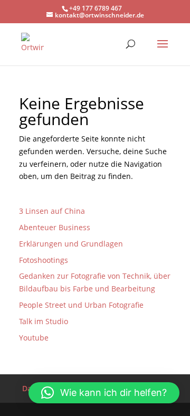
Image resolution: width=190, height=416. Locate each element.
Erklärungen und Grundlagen (71, 244)
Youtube (34, 338)
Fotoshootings (43, 260)
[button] (103, 392)
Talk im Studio (43, 321)
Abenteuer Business (54, 227)
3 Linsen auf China (52, 211)
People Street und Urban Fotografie (81, 305)
